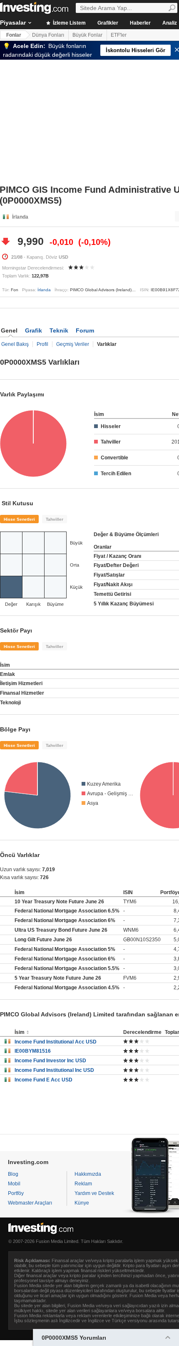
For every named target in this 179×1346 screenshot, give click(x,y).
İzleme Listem (69, 23)
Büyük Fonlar (87, 35)
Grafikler (107, 23)
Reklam (83, 1184)
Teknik (59, 330)
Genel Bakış (15, 344)
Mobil (14, 1184)
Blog (13, 1174)
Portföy (16, 1193)
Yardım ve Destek (94, 1193)
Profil (42, 344)
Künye (82, 1203)
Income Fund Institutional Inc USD (54, 1070)
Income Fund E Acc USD (43, 1080)
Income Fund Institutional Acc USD (56, 1042)
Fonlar (13, 35)
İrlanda (44, 289)
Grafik (33, 330)
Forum (85, 330)
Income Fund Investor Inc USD (50, 1061)
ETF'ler (119, 35)
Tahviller (54, 519)
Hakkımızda (88, 1174)
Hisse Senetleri (19, 519)
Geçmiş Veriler (72, 344)
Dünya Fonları (48, 35)
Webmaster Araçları (30, 1203)
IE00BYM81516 (33, 1051)
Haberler (140, 23)
